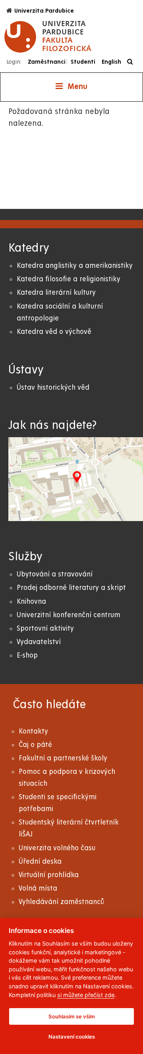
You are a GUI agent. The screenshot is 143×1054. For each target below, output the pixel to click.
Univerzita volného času (57, 848)
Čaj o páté (35, 745)
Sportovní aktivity (45, 628)
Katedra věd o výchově (54, 332)
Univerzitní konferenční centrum (68, 615)
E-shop (27, 655)
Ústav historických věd (53, 387)
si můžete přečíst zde (85, 994)
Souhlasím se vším (71, 1016)
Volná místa (38, 888)
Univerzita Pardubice (44, 11)
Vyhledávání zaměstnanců (61, 902)
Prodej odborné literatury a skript (71, 587)
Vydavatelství (39, 642)
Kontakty (33, 731)
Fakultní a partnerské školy (63, 758)
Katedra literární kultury (56, 292)
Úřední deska (40, 861)
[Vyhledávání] (132, 61)
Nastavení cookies (71, 1036)
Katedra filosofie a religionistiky (68, 279)
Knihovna (31, 601)
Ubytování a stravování (55, 574)
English (111, 62)
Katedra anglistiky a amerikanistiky (75, 265)
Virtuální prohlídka (49, 875)
